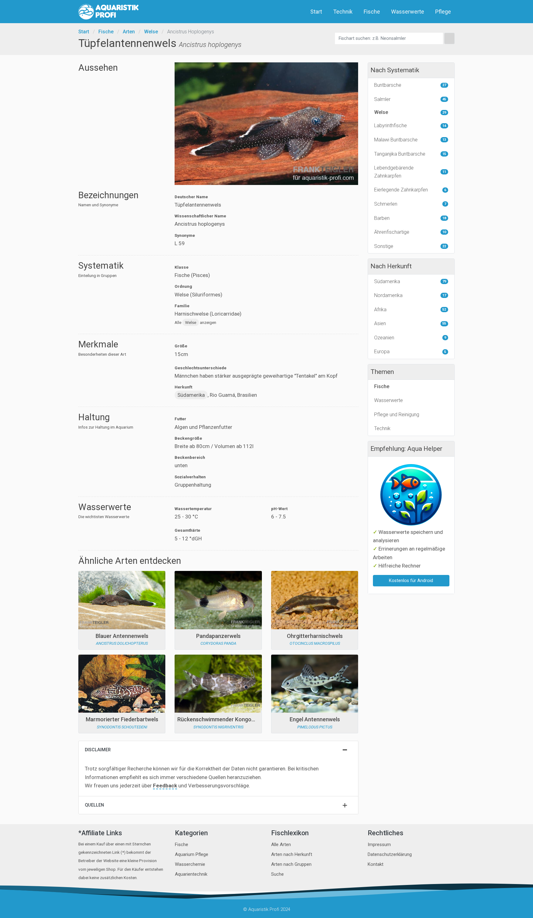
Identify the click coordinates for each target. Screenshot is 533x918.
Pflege (443, 11)
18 (444, 218)
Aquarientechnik (191, 874)
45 (444, 99)
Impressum (379, 844)
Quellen (94, 805)
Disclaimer (98, 749)
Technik (343, 11)
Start (316, 11)
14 (444, 126)
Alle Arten (281, 844)
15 (444, 154)
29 (444, 113)
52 (444, 310)
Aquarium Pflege (191, 854)
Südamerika (191, 395)
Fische (372, 11)
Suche (277, 874)
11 (444, 172)
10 (444, 232)
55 (444, 323)
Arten (129, 32)
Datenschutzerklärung (390, 854)
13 (444, 140)
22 (444, 246)
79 (444, 281)
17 (444, 295)
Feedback (165, 785)
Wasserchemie (190, 864)
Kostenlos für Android (411, 580)
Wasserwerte (407, 11)
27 (444, 85)
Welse (151, 32)
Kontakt (375, 864)
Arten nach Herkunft (291, 854)
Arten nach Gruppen (291, 864)
